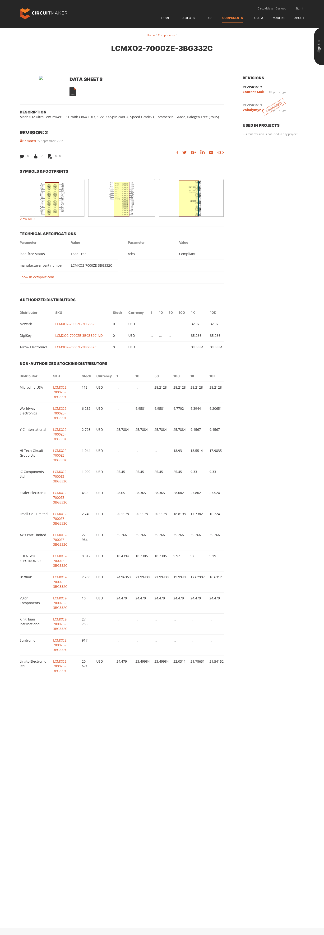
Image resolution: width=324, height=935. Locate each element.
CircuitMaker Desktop (272, 8)
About (299, 18)
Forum (258, 18)
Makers (279, 18)
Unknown (28, 140)
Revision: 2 (252, 87)
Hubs (208, 18)
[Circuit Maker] (43, 13)
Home (165, 18)
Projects (187, 18)
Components (232, 18)
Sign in (300, 8)
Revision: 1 (252, 105)
